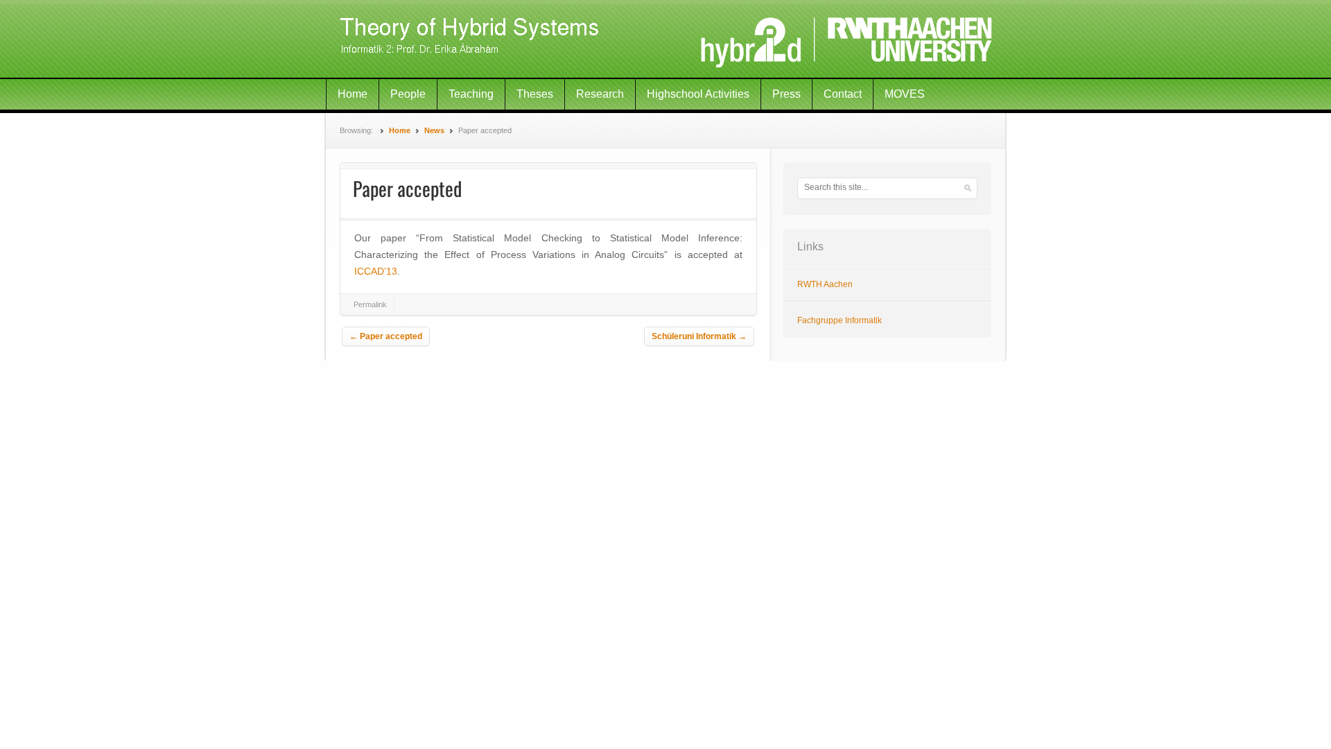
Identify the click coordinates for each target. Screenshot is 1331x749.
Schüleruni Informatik (699, 336)
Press (786, 94)
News (434, 130)
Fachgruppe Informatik (839, 320)
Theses (534, 94)
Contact (843, 94)
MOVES (905, 94)
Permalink (370, 304)
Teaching (471, 94)
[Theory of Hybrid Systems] (665, 39)
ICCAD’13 (375, 271)
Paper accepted (385, 336)
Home (352, 94)
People (408, 94)
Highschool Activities (698, 94)
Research (600, 94)
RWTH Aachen (825, 284)
